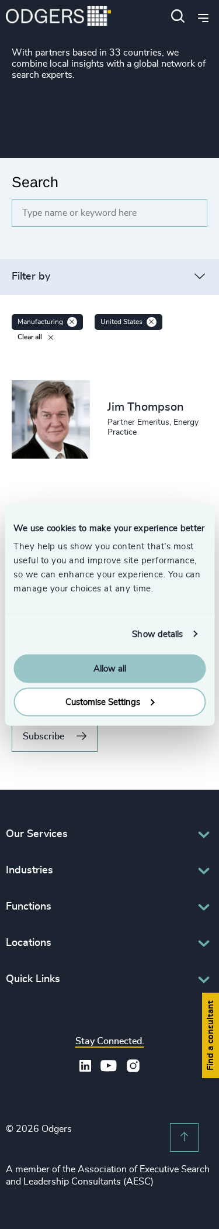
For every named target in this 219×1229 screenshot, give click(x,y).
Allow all (109, 669)
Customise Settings (102, 701)
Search (35, 182)
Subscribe (43, 736)
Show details (157, 633)
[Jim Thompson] (51, 419)
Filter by (31, 276)
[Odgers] (58, 17)
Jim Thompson (145, 407)
